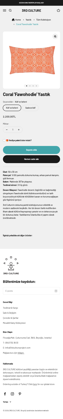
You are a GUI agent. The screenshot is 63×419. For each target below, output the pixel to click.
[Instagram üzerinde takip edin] (12, 394)
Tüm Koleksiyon (43, 19)
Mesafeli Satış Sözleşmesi (14, 323)
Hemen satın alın (31, 159)
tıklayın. (21, 353)
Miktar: (6, 124)
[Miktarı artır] (18, 130)
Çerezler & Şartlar (10, 318)
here (35, 384)
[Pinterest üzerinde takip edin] (20, 394)
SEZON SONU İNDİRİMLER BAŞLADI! (31, 3)
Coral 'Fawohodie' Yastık (27, 24)
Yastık (29, 19)
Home (18, 19)
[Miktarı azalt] (6, 130)
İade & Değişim (9, 313)
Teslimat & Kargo (10, 308)
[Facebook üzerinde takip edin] (5, 394)
